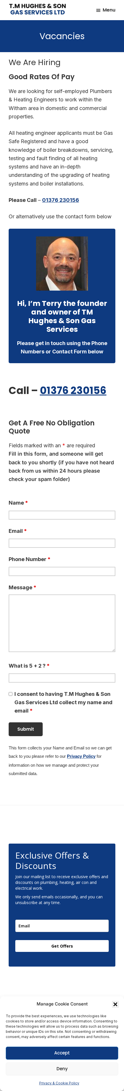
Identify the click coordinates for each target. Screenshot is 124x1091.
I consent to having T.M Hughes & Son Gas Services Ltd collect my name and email (63, 702)
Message (22, 587)
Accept (62, 1053)
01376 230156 (60, 200)
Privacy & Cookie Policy (59, 1083)
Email (18, 531)
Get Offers (62, 946)
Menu (109, 10)
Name (18, 503)
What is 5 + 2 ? (29, 666)
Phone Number (29, 559)
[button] (115, 1004)
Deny (62, 1069)
